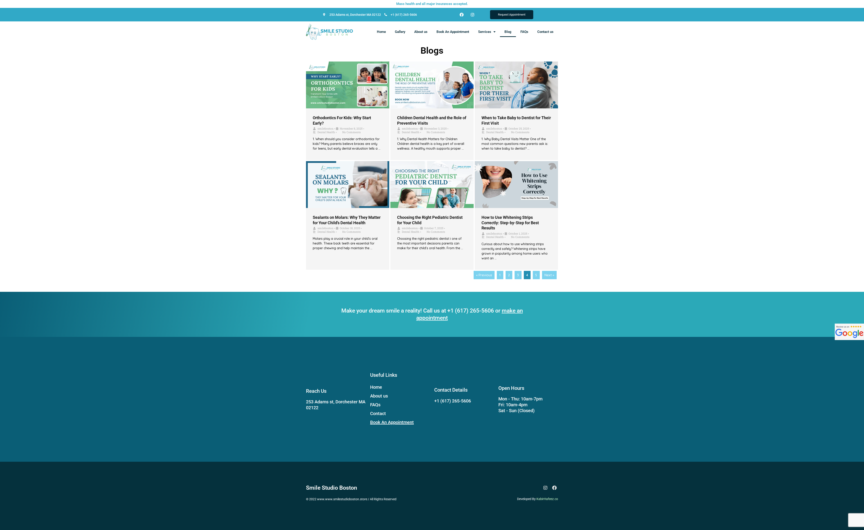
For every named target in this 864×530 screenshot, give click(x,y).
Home (381, 32)
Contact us (545, 32)
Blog (507, 32)
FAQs (524, 32)
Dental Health (326, 132)
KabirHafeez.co (547, 499)
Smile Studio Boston (331, 487)
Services (484, 32)
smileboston (325, 128)
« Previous (484, 275)
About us (421, 32)
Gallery (400, 32)
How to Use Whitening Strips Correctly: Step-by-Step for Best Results (510, 222)
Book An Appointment (452, 32)
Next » (549, 275)
